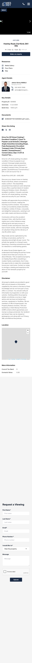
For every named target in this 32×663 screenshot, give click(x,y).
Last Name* (6, 519)
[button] (16, 21)
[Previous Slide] (2, 21)
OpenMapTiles (18, 359)
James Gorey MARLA (19, 83)
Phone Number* (8, 536)
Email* (4, 528)
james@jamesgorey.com (22, 90)
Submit (16, 580)
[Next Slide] (30, 21)
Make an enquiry (16, 54)
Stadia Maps (13, 359)
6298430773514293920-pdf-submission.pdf (17, 119)
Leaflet (9, 359)
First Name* (6, 510)
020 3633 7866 (20, 87)
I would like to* (7, 545)
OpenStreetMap (23, 359)
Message (5, 554)
